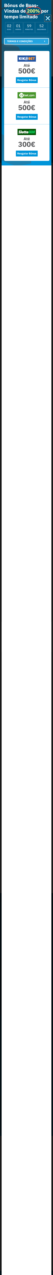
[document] (26, 637)
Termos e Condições (20, 41)
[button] (48, 18)
